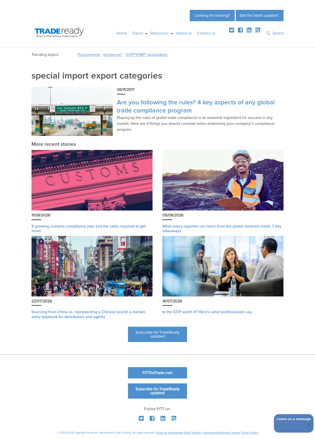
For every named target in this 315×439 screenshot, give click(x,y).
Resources (160, 33)
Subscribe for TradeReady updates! (158, 334)
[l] (249, 30)
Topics (137, 33)
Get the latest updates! (259, 15)
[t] (231, 30)
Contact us (206, 33)
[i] (257, 30)
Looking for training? (212, 15)
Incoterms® (112, 55)
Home (122, 33)
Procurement (89, 55)
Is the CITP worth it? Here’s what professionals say (207, 312)
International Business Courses (221, 432)
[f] (240, 30)
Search (278, 33)
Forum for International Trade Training (178, 432)
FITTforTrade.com (157, 373)
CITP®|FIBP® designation (147, 55)
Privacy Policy (250, 432)
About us (184, 33)
